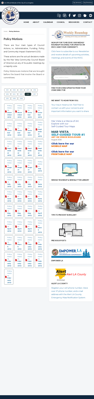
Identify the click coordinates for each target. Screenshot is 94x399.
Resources (74, 22)
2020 (14, 90)
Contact (87, 22)
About (36, 22)
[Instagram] (79, 16)
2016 (34, 90)
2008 (21, 98)
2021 (7, 90)
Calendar (48, 22)
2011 (34, 94)
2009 (14, 98)
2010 (7, 98)
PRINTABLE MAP (61, 154)
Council (61, 22)
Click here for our (62, 143)
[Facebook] (69, 16)
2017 (28, 90)
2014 (14, 94)
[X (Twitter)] (74, 16)
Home (26, 22)
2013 (21, 94)
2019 (21, 90)
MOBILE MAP (59, 146)
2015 (7, 94)
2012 (28, 94)
